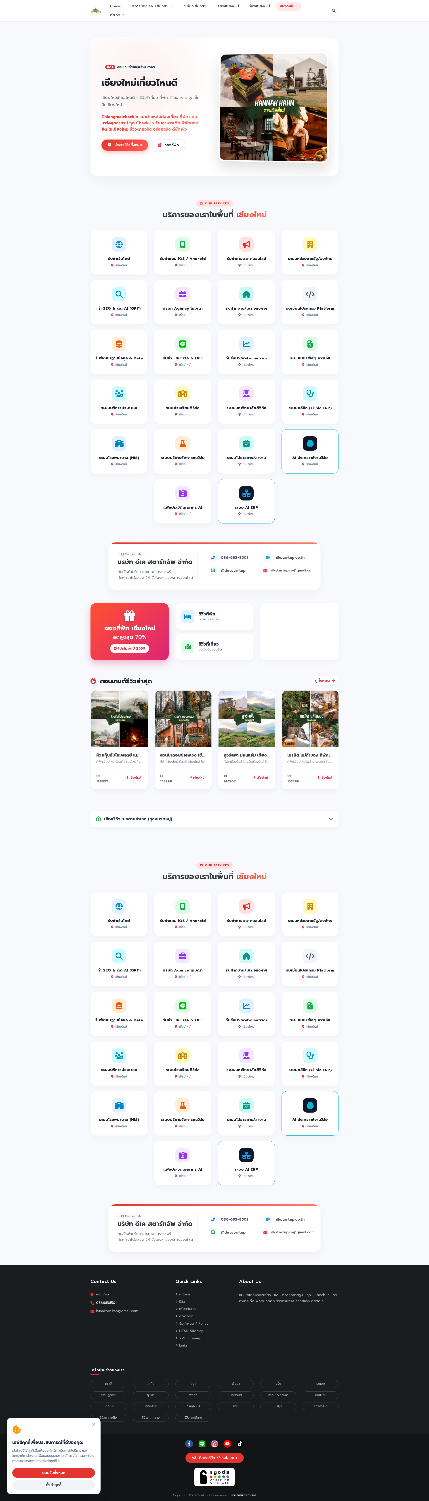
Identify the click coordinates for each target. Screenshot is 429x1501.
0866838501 (106, 1302)
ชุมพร (151, 1395)
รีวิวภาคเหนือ (108, 1417)
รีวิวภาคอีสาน (193, 1417)
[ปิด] (94, 1424)
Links (183, 1345)
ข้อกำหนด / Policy (193, 1323)
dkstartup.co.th (290, 557)
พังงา (236, 1383)
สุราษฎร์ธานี (108, 1395)
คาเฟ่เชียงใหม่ (228, 6)
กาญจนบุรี (193, 1406)
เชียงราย (151, 1406)
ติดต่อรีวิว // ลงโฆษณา (217, 1458)
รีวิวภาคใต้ (321, 1406)
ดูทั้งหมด (323, 680)
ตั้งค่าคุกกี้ (53, 1485)
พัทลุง (193, 1395)
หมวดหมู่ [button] (287, 6)
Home (115, 6)
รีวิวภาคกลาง (151, 1417)
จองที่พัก (171, 145)
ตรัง (278, 1383)
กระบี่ (108, 1383)
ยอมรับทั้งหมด (53, 1473)
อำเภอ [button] (116, 15)
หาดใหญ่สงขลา (278, 1395)
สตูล (193, 1383)
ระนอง (320, 1383)
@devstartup (233, 570)
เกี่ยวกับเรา (187, 1308)
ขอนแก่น (320, 1395)
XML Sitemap (190, 1338)
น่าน (235, 1406)
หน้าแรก (185, 1294)
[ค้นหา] (334, 10)
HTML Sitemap (191, 1330)
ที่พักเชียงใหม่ (259, 6)
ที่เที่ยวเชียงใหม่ (195, 6)
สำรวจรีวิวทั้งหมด (127, 145)
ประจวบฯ (236, 1395)
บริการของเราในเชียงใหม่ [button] (150, 6)
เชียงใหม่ (108, 1406)
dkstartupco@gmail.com (293, 570)
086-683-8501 (234, 557)
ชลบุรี (278, 1406)
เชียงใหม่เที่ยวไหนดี (243, 1495)
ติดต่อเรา (186, 1316)
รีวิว (182, 1301)
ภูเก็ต (150, 1383)
